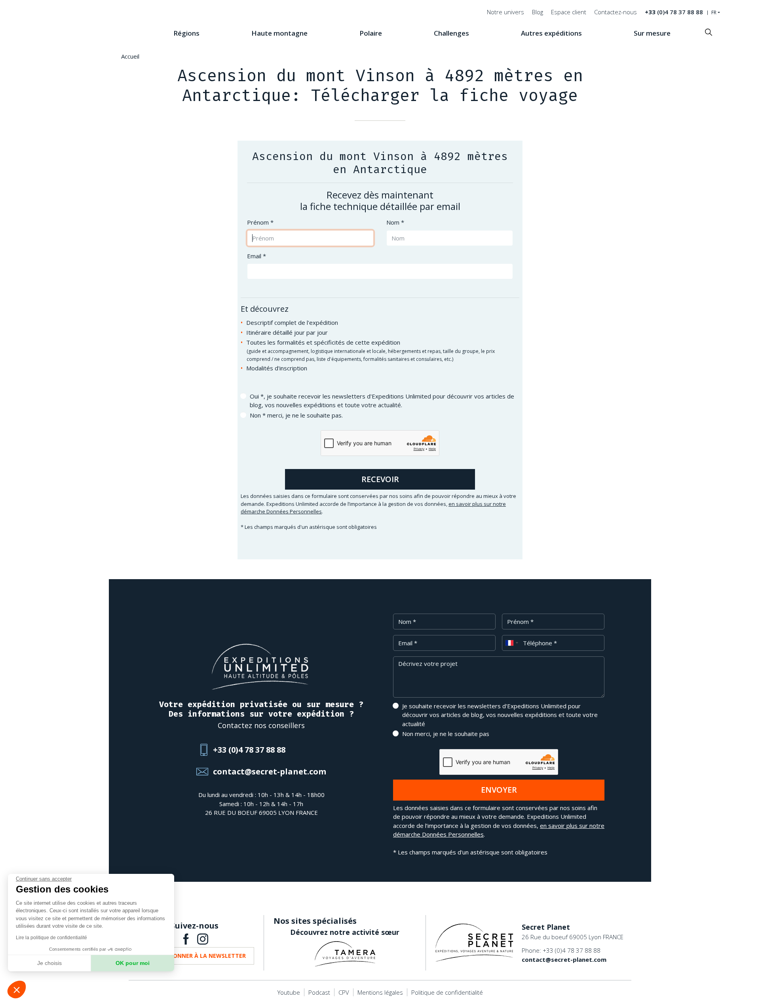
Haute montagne (279, 33)
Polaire (370, 33)
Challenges (451, 33)
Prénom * (260, 222)
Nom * (395, 222)
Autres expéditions (551, 33)
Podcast (319, 992)
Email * (256, 256)
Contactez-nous (615, 12)
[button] (16, 989)
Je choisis (49, 963)
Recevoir (380, 479)
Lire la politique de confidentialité (51, 937)
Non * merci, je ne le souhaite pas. (296, 415)
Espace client (568, 12)
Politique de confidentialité (447, 992)
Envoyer (499, 789)
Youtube (288, 992)
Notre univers (505, 12)
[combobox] (511, 642)
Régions (186, 33)
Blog (537, 12)
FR (713, 13)
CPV (343, 992)
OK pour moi (133, 963)
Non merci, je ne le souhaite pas (445, 734)
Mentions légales (380, 992)
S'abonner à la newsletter (203, 955)
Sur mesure (652, 33)
